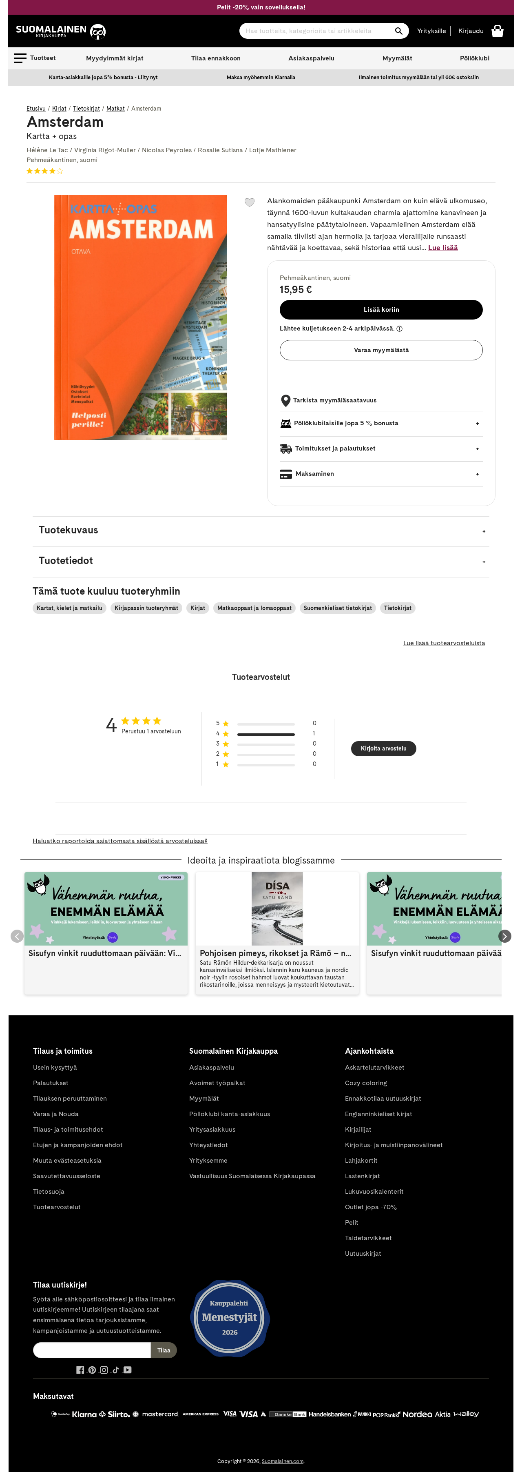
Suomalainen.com (282, 1461)
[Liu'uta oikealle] (504, 936)
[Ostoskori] (497, 30)
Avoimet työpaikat (217, 1083)
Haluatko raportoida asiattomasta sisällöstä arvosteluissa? (120, 841)
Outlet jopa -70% (371, 1207)
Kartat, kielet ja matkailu (69, 608)
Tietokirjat (86, 108)
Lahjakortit (361, 1160)
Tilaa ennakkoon (216, 58)
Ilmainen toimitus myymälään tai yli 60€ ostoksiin (419, 77)
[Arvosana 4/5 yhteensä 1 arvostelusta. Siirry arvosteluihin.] (46, 170)
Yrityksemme (208, 1160)
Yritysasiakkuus (212, 1129)
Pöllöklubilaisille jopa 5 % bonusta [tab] (346, 423)
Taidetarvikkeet (368, 1238)
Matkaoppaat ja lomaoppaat (254, 608)
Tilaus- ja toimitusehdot (68, 1129)
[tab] (261, 531)
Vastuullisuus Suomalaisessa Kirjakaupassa (252, 1176)
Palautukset (51, 1083)
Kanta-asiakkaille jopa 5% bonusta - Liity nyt (103, 77)
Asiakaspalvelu (311, 58)
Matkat (115, 108)
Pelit (351, 1222)
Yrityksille (431, 31)
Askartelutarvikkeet (375, 1067)
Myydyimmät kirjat (115, 58)
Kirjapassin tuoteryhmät (146, 608)
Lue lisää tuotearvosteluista (444, 643)
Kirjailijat (358, 1129)
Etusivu (36, 108)
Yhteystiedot (208, 1145)
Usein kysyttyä (55, 1067)
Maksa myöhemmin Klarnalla (261, 77)
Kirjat (59, 108)
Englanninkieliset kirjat (378, 1114)
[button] (35, 58)
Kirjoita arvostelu (384, 748)
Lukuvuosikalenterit (374, 1191)
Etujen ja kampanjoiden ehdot (78, 1145)
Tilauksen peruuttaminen (70, 1098)
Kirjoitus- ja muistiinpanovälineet (394, 1145)
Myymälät (397, 58)
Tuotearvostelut (57, 1207)
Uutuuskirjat (363, 1253)
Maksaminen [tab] (314, 473)
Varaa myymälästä (381, 350)
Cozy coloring (366, 1083)
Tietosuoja (48, 1191)
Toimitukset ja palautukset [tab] (335, 448)
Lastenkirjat (362, 1176)
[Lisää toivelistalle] (249, 202)
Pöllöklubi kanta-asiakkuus (229, 1114)
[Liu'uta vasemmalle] (17, 936)
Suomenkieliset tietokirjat (338, 608)
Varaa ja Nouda (56, 1114)
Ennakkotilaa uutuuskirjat (383, 1098)
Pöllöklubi (475, 58)
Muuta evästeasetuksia (67, 1160)
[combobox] (324, 31)
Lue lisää (443, 247)
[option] (103, 77)
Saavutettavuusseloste (66, 1176)
